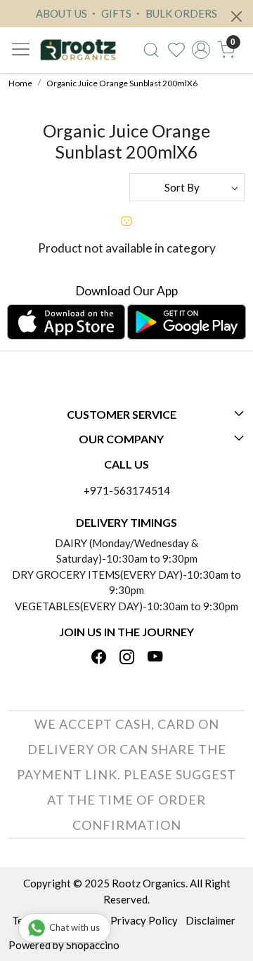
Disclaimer (210, 920)
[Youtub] (155, 657)
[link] (151, 50)
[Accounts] (201, 50)
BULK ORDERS (180, 13)
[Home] (78, 50)
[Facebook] (99, 657)
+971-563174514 (127, 490)
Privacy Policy (144, 920)
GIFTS (115, 13)
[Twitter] (127, 657)
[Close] (236, 16)
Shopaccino (92, 945)
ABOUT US (61, 13)
